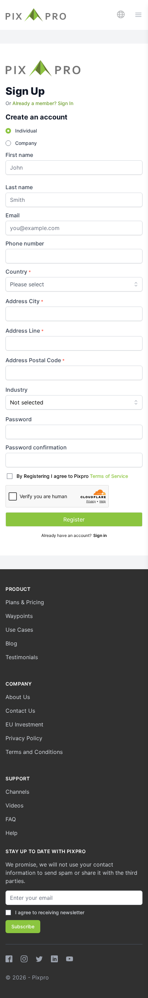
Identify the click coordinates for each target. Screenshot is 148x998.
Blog (11, 643)
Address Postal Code (35, 360)
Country (18, 271)
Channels (17, 791)
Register (74, 519)
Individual (26, 131)
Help (12, 832)
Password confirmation (36, 447)
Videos (14, 805)
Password (19, 419)
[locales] (120, 14)
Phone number (25, 243)
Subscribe (22, 926)
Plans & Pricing (25, 602)
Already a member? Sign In (42, 103)
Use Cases (19, 629)
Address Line (25, 330)
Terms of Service (109, 476)
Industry (17, 389)
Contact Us (20, 710)
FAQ (11, 819)
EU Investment (24, 724)
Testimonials (22, 657)
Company (26, 143)
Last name (19, 187)
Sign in (100, 535)
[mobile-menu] (138, 15)
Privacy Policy (24, 738)
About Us (18, 696)
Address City (24, 301)
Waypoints (19, 615)
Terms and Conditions (34, 751)
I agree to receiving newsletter (49, 912)
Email (13, 215)
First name (19, 154)
